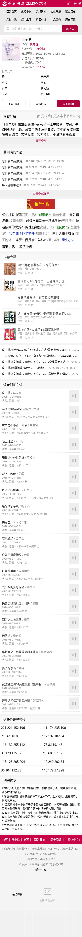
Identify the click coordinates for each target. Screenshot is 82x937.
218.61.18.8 (9, 736)
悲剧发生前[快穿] (12, 161)
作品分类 (56, 19)
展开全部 (41, 141)
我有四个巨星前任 (29, 233)
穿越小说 (41, 49)
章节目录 (41, 104)
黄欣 (50, 129)
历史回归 (46, 94)
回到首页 (11, 11)
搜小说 (77, 3)
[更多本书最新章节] (66, 116)
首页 (5, 839)
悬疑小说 (11, 19)
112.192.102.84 (53, 736)
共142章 (40, 67)
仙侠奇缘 (56, 11)
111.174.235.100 (54, 727)
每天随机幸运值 (11, 185)
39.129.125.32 (11, 753)
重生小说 (68, 240)
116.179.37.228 (53, 770)
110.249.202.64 (53, 761)
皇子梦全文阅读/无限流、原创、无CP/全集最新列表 (34, 362)
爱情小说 (25, 246)
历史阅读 (70, 19)
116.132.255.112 (13, 744)
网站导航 (39, 839)
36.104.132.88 (11, 770)
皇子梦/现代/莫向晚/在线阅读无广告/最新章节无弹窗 (34, 350)
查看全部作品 (41, 194)
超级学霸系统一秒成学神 (49, 221)
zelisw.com (35, 3)
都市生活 (26, 19)
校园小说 (41, 19)
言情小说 (8, 246)
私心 (43, 82)
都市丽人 (52, 214)
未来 (4, 94)
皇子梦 (10, 125)
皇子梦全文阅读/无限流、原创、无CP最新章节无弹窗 (35, 374)
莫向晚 (34, 44)
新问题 (45, 88)
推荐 (26, 839)
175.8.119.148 (52, 744)
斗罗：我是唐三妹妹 (37, 240)
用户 (68, 3)
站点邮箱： (18, 894)
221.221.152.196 (13, 727)
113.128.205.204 (13, 761)
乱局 (4, 82)
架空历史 (70, 11)
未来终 (45, 76)
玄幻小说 (26, 11)
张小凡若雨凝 (19, 214)
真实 (4, 88)
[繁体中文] (73, 839)
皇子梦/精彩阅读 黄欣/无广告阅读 (23, 368)
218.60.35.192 (52, 753)
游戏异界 (41, 11)
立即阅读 (68, 104)
